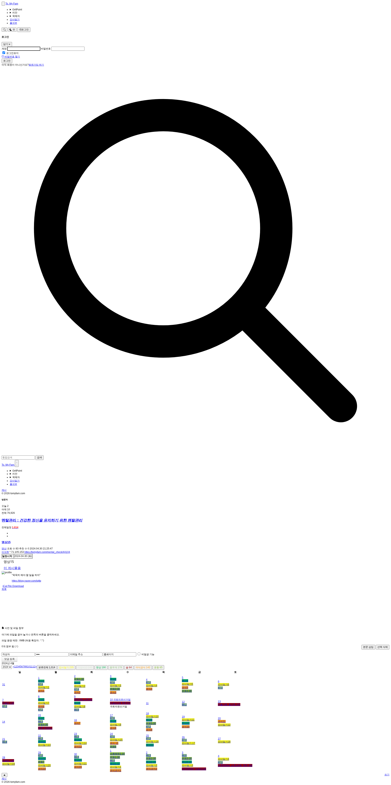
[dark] (17, 463)
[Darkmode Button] (12, 30)
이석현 (5, 552)
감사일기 (15, 19)
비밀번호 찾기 (12, 56)
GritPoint (17, 9)
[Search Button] (4, 30)
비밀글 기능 (148, 654)
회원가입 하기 (36, 64)
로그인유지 (12, 53)
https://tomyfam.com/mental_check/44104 (47, 552)
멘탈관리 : (42, 520)
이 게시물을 (12, 568)
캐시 (4, 490)
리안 (14, 12)
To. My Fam (11, 3)
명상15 (6, 542)
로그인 (25, 29)
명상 (4, 548)
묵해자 (16, 16)
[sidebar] (3, 4)
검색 (39, 457)
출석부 (13, 23)
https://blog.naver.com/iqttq (26, 580)
